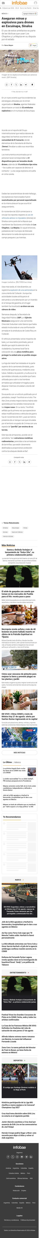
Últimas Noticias (22, 1178)
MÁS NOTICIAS (19, 753)
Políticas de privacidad (28, 1220)
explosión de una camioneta (21, 290)
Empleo (23, 1190)
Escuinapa (15, 528)
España (30, 1168)
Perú (28, 1173)
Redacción (16, 1190)
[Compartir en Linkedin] (21, 84)
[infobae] (20, 3)
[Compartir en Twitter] (16, 84)
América (8, 1168)
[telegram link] (26, 1157)
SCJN (12, 8)
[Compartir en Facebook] (11, 84)
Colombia (24, 1168)
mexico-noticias (8, 536)
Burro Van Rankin (21, 8)
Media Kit (20, 1208)
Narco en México (17, 532)
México (4, 13)
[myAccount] (35, 3)
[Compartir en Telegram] (26, 84)
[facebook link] (8, 1157)
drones (5, 532)
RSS (31, 1178)
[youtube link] (22, 1157)
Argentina (16, 1168)
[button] (3, 3)
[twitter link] (12, 1157)
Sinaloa (5, 528)
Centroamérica (11, 1178)
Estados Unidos (14, 1173)
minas (25, 528)
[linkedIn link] (31, 1157)
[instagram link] (17, 1157)
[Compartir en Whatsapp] (7, 84)
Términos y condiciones (11, 1220)
